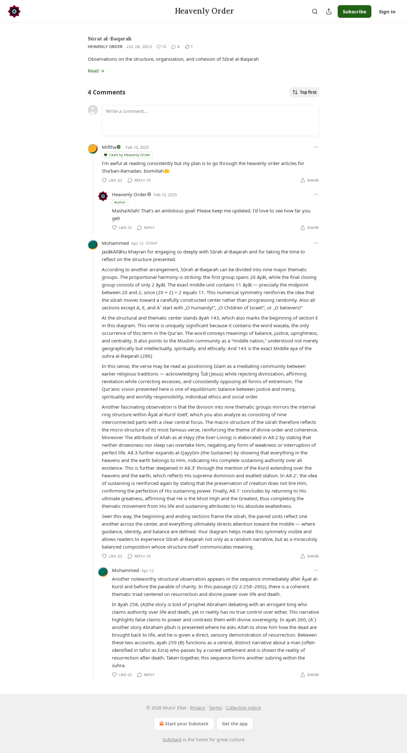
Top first (308, 92)
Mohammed (115, 243)
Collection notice (243, 708)
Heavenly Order (105, 46)
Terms (215, 708)
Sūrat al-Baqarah (110, 38)
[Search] (314, 11)
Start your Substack (187, 724)
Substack (172, 739)
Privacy (197, 708)
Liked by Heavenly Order (129, 154)
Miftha (109, 147)
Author (120, 202)
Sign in (387, 11)
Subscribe (354, 11)
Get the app (235, 724)
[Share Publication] (328, 11)
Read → (96, 70)
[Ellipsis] (316, 147)
